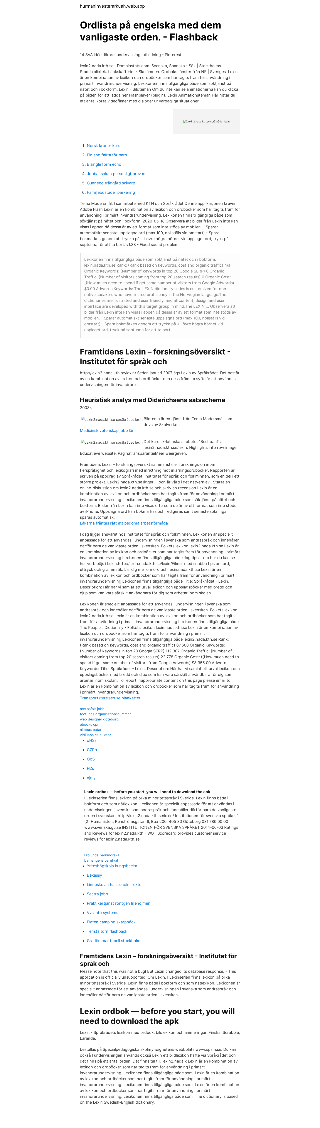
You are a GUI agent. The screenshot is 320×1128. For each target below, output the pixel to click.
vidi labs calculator (95, 735)
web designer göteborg (99, 719)
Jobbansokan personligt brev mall (118, 173)
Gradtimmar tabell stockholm (113, 940)
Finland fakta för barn (107, 155)
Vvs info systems (102, 912)
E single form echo (104, 164)
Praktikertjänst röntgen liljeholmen (118, 903)
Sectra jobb (97, 894)
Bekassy (94, 875)
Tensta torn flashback (107, 931)
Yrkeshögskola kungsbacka (112, 866)
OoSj (91, 759)
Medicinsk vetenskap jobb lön (107, 430)
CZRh (92, 749)
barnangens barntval (101, 860)
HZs (90, 768)
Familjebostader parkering (111, 192)
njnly (91, 777)
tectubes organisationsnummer (105, 714)
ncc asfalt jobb (92, 709)
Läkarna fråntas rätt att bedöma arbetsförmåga (124, 523)
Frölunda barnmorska (101, 855)
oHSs (91, 740)
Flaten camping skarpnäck (111, 922)
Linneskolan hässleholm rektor (115, 884)
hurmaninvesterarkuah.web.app (112, 6)
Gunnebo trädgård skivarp (111, 183)
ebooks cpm (90, 724)
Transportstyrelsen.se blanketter (110, 698)
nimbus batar (90, 729)
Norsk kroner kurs (103, 145)
